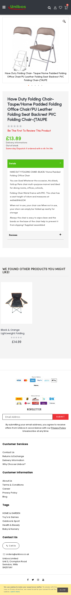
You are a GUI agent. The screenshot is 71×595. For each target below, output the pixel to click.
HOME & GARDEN (11, 513)
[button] (64, 24)
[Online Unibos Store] (17, 7)
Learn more (15, 592)
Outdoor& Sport (11, 521)
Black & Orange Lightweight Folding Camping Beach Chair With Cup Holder (14, 332)
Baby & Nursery (10, 529)
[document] (36, 589)
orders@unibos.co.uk (17, 554)
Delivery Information (13, 460)
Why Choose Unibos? (14, 464)
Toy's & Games (10, 517)
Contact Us (8, 452)
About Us (7, 480)
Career (6, 488)
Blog (4, 496)
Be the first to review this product (29, 131)
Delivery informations (16, 143)
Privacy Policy (58, 427)
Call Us (12, 545)
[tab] (35, 163)
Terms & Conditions (13, 484)
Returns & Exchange (13, 456)
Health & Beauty (11, 525)
